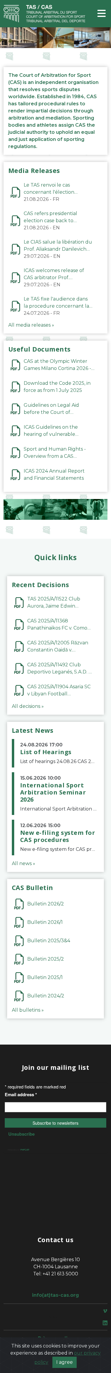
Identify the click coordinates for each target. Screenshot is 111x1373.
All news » (23, 863)
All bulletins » (28, 1010)
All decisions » (28, 706)
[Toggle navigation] (101, 13)
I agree (64, 1362)
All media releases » (31, 325)
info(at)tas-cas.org (55, 1295)
